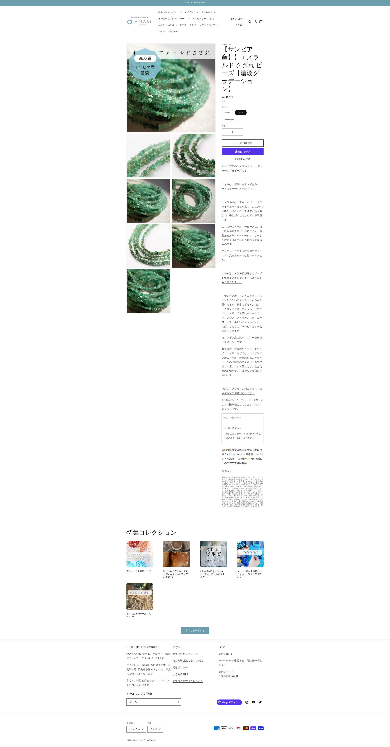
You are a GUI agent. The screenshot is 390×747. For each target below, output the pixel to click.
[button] (188, 12)
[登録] (177, 702)
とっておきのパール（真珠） (138, 615)
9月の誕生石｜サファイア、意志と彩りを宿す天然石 (212, 574)
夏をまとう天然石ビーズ (138, 571)
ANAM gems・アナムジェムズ (144, 740)
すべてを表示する (195, 630)
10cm (228, 113)
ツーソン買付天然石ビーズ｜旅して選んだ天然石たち (249, 574)
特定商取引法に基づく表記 (188, 660)
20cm (240, 112)
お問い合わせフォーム (185, 653)
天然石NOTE (225, 653)
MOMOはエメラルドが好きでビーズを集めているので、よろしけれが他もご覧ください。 (242, 278)
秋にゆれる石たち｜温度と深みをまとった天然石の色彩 (175, 574)
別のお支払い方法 (242, 159)
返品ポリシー (180, 667)
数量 (224, 126)
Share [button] (228, 471)
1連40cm (230, 120)
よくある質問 (180, 674)
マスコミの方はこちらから (188, 681)
